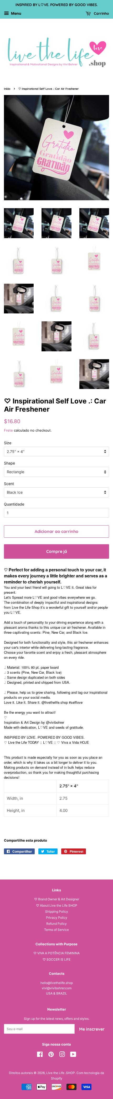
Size (7, 443)
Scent (9, 483)
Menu (15, 13)
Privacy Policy (56, 918)
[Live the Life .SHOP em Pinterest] (51, 1055)
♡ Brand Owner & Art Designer (56, 899)
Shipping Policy (56, 911)
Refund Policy (56, 924)
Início (7, 89)
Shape (9, 463)
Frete (8, 430)
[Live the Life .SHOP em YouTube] (73, 1055)
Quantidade (14, 504)
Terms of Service (56, 930)
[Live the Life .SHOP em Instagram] (62, 1055)
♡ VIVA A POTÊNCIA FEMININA (56, 953)
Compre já (56, 551)
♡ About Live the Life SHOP (56, 905)
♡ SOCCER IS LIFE (56, 959)
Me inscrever (92, 1029)
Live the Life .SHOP (60, 1073)
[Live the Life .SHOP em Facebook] (40, 1055)
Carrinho (101, 13)
